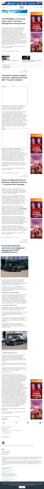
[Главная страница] (21, 7)
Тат (7, 7)
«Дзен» (13, 172)
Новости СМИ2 (6, 66)
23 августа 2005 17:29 (23, 15)
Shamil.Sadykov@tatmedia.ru (6, 480)
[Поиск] (35, 7)
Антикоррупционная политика (7, 471)
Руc (2, 7)
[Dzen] (28, 423)
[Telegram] (16, 423)
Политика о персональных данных (7, 469)
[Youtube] (40, 423)
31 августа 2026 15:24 (23, 241)
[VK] (4, 423)
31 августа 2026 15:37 (23, 176)
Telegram (18, 172)
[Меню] (41, 7)
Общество (25, 70)
